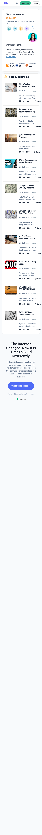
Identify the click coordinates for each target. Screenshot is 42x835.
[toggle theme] (17, 3)
